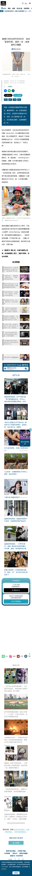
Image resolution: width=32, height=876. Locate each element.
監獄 (6, 99)
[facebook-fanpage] (15, 859)
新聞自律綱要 (23, 853)
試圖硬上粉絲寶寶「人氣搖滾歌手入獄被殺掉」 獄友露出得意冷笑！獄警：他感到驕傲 (11, 318)
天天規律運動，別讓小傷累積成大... (16, 449)
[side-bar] (30, 3)
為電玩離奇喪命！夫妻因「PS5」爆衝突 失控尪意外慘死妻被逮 (11, 293)
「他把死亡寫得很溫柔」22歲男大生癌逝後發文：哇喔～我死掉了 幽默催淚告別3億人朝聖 (11, 309)
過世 (19, 99)
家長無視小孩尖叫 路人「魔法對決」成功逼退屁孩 (11, 301)
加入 (6, 656)
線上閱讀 (16, 843)
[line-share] (9, 90)
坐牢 (10, 99)
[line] (10, 859)
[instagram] (19, 859)
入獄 (14, 99)
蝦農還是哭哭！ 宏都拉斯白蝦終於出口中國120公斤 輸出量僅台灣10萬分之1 (11, 269)
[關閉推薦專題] (30, 429)
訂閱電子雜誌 (22, 851)
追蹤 (14, 656)
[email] (23, 859)
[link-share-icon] (13, 90)
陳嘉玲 (10, 86)
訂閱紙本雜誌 (3, 3)
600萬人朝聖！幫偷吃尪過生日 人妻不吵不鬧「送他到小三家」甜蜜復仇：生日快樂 (11, 326)
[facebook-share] (5, 90)
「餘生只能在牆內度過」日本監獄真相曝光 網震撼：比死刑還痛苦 (11, 334)
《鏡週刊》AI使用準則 (16, 856)
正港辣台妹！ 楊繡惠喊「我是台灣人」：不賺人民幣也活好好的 (11, 277)
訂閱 (21, 656)
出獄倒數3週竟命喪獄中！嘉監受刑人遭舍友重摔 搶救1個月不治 (11, 342)
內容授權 (7, 853)
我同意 (16, 873)
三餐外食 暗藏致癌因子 (12, 497)
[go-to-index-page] (13, 49)
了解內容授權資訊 (20, 832)
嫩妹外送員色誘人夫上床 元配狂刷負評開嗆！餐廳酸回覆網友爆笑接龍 (11, 285)
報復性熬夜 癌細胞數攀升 (11, 357)
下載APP (14, 853)
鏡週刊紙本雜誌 (19, 829)
